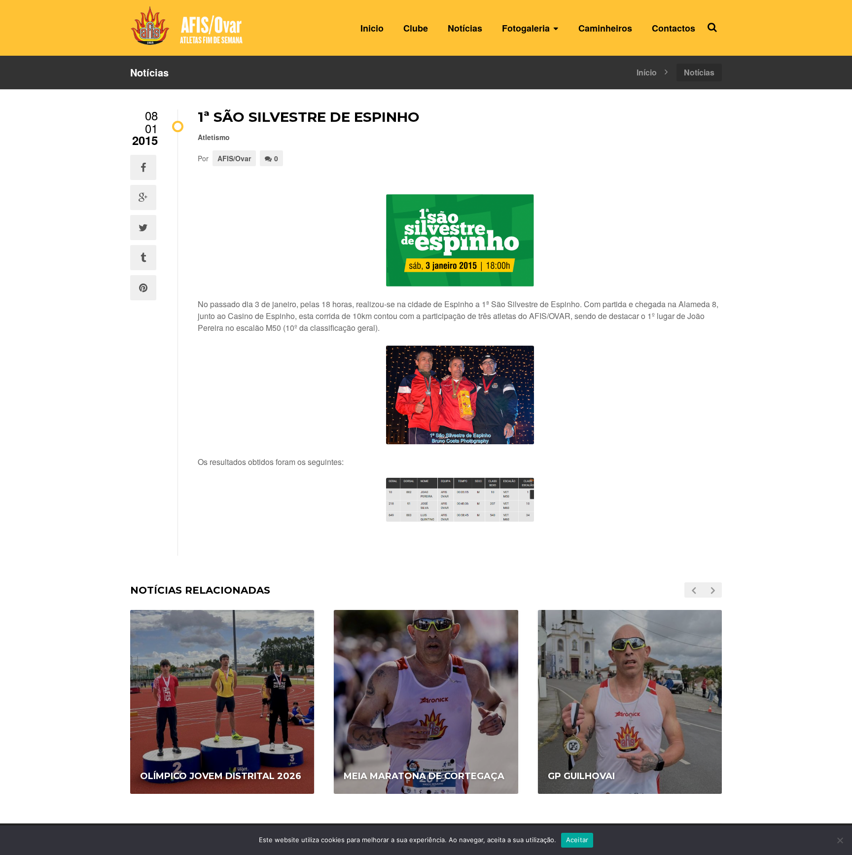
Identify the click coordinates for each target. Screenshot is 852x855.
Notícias (465, 28)
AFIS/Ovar (234, 158)
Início (647, 71)
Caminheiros (605, 28)
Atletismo (214, 137)
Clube (415, 28)
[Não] (840, 840)
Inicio (372, 28)
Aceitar (577, 840)
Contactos (673, 28)
